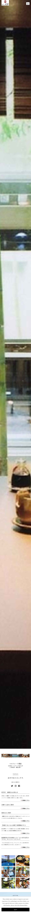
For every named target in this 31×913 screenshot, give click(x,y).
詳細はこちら (25, 800)
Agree (15, 909)
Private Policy (23, 905)
